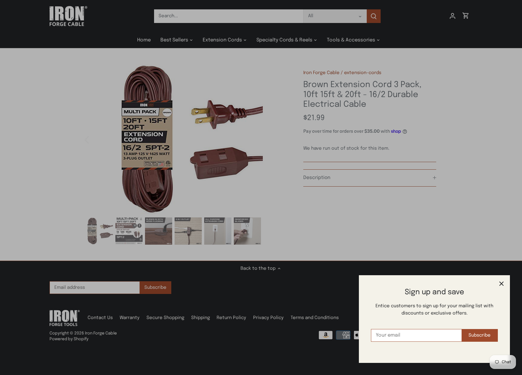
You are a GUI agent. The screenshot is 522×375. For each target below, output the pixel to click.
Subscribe (480, 335)
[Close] (501, 283)
